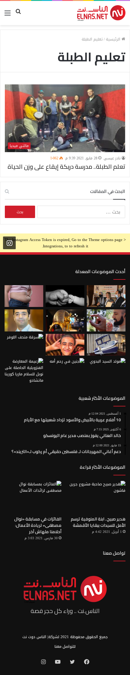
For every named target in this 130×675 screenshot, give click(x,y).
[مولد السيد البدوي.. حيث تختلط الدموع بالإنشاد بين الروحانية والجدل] (106, 369)
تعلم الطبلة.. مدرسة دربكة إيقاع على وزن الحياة (66, 166)
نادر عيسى (112, 158)
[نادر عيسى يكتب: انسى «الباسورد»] (24, 320)
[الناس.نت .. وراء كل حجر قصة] (101, 13)
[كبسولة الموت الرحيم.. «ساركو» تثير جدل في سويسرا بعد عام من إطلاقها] (106, 345)
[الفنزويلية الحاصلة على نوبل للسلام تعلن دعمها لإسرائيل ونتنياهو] (24, 370)
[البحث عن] (18, 15)
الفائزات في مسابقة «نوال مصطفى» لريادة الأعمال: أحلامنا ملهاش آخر (37, 525)
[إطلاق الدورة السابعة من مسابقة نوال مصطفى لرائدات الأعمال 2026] (106, 296)
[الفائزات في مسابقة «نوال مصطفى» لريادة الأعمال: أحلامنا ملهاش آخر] (33, 497)
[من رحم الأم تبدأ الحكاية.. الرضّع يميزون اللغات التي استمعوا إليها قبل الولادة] (65, 369)
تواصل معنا (114, 553)
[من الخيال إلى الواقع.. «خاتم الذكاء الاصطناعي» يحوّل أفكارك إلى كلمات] (106, 320)
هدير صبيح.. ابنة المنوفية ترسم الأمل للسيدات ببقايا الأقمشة (98, 522)
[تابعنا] (9, 243)
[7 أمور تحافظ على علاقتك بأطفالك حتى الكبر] (65, 296)
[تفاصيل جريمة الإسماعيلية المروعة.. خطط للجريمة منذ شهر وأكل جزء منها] (65, 345)
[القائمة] (8, 15)
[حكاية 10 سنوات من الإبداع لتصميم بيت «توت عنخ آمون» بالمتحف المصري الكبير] (65, 320)
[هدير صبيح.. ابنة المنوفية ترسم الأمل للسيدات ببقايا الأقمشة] (97, 497)
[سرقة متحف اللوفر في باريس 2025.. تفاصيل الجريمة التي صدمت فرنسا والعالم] (24, 345)
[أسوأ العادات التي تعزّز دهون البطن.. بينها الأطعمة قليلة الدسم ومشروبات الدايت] (24, 296)
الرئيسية (114, 39)
